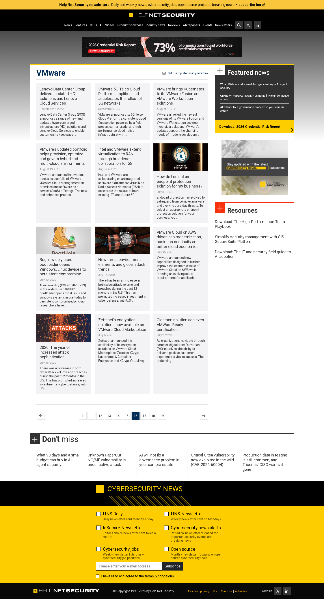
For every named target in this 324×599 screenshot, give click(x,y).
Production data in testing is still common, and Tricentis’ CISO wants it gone (264, 462)
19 (162, 416)
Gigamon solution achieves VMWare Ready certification (180, 324)
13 (109, 416)
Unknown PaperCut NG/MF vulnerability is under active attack (107, 460)
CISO (93, 25)
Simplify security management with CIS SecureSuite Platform (249, 239)
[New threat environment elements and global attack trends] (122, 240)
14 (118, 416)
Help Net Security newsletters (84, 5)
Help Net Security (162, 591)
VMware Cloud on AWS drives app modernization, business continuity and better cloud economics (179, 239)
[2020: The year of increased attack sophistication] (63, 328)
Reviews (174, 25)
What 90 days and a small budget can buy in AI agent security (58, 460)
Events (207, 25)
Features (81, 25)
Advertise (241, 591)
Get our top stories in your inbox (188, 73)
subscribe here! (251, 5)
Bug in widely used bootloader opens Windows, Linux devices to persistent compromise (63, 266)
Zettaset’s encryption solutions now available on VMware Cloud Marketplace (122, 324)
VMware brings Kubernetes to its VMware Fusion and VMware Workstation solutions (180, 96)
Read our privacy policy (203, 591)
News (68, 25)
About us (226, 591)
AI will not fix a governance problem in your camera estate (159, 460)
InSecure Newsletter (123, 527)
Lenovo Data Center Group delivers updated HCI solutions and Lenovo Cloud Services (62, 96)
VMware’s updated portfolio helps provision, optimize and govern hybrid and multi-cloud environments (63, 156)
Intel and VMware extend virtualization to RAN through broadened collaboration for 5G (120, 156)
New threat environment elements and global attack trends (121, 264)
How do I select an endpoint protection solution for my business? (179, 181)
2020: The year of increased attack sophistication (55, 352)
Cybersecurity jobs (121, 549)
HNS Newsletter (187, 513)
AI (100, 25)
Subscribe (173, 566)
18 (153, 416)
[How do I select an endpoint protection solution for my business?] (180, 157)
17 (144, 416)
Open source (183, 549)
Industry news (155, 25)
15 (126, 416)
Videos (110, 25)
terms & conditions (159, 576)
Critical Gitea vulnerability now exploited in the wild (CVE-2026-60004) (213, 460)
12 (100, 416)
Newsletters (223, 25)
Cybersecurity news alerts (196, 527)
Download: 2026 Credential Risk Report (249, 127)
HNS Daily (113, 513)
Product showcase (130, 25)
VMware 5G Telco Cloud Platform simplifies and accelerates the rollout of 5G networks (120, 96)
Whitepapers (191, 25)
